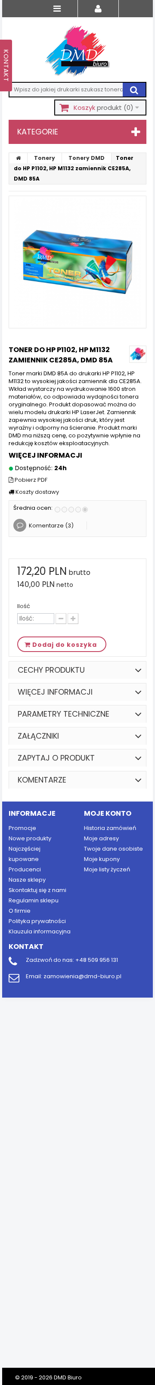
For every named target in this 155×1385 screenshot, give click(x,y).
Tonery (44, 158)
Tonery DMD (86, 158)
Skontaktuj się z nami (37, 890)
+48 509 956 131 (96, 960)
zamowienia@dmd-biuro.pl (82, 976)
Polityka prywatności (37, 921)
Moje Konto (107, 813)
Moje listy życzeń (107, 869)
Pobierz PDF (30, 480)
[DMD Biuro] (77, 52)
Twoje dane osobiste (113, 849)
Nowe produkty (30, 838)
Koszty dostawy (36, 492)
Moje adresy (101, 838)
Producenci (25, 869)
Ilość (23, 606)
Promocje (22, 828)
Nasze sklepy (27, 880)
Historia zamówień (110, 828)
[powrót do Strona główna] (18, 158)
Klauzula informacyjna (40, 931)
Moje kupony (102, 859)
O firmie (20, 911)
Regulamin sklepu (34, 900)
